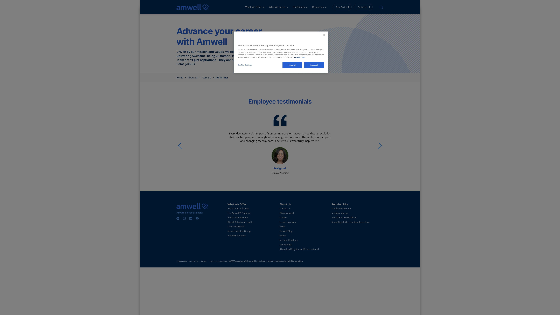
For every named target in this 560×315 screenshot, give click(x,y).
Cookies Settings (245, 65)
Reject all (292, 65)
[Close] (324, 35)
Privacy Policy (299, 57)
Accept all (314, 65)
